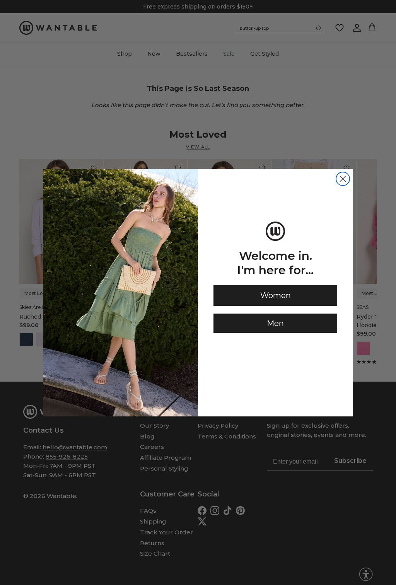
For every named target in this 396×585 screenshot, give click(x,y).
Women (275, 295)
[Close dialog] (343, 179)
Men (275, 323)
